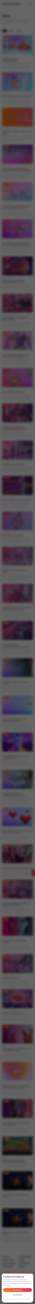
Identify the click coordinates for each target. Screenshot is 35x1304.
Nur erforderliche (17, 1294)
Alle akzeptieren (17, 1290)
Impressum (27, 1298)
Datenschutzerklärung (18, 1298)
